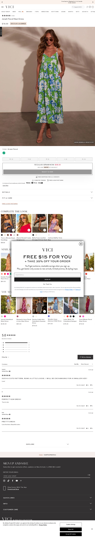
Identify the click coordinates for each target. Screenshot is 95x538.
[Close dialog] (81, 244)
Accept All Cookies (71, 534)
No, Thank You (47, 284)
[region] (47, 529)
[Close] (92, 529)
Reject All (70, 529)
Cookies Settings (70, 524)
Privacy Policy (43, 525)
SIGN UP (47, 279)
